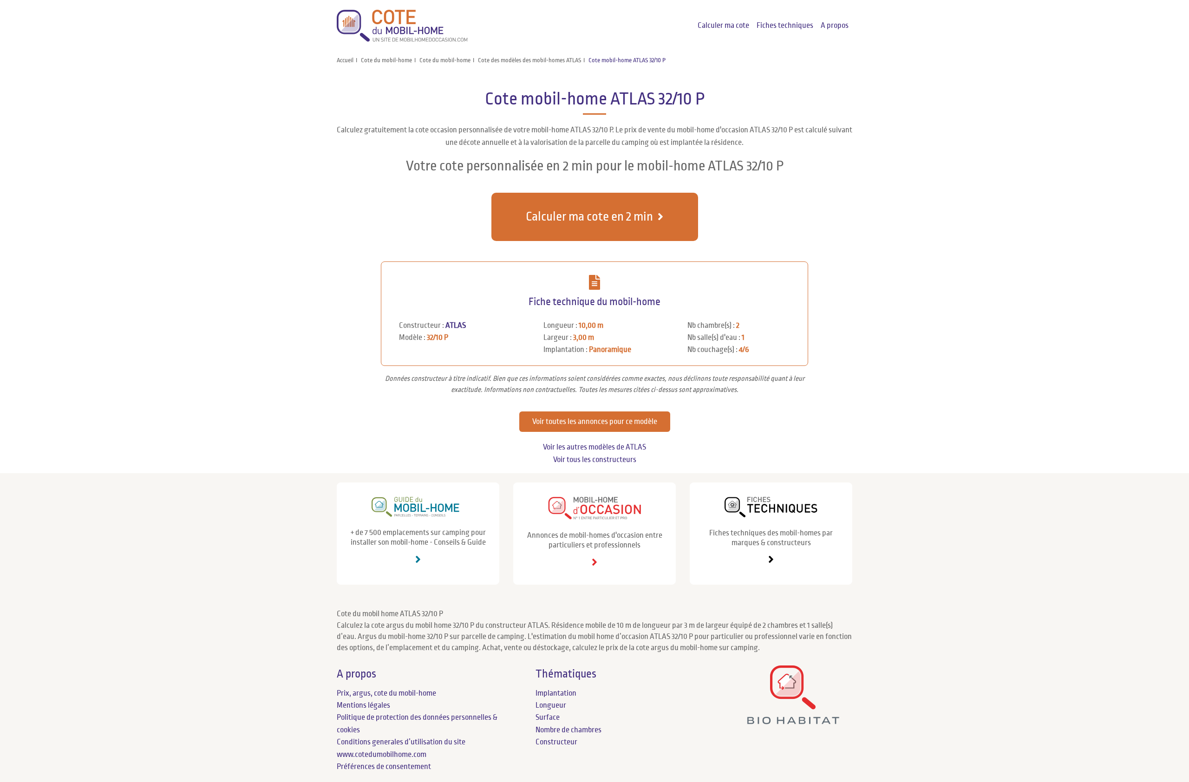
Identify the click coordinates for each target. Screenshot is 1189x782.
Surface (548, 717)
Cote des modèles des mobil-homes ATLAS (529, 60)
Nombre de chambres (568, 730)
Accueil (345, 60)
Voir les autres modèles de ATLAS (594, 447)
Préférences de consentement (384, 766)
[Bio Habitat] (793, 720)
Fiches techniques (785, 25)
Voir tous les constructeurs (594, 460)
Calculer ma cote (723, 25)
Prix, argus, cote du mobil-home (386, 693)
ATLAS (455, 325)
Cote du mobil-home (386, 60)
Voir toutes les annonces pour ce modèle (594, 421)
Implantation (556, 693)
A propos (835, 25)
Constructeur (556, 742)
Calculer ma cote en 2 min (589, 216)
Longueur (551, 705)
